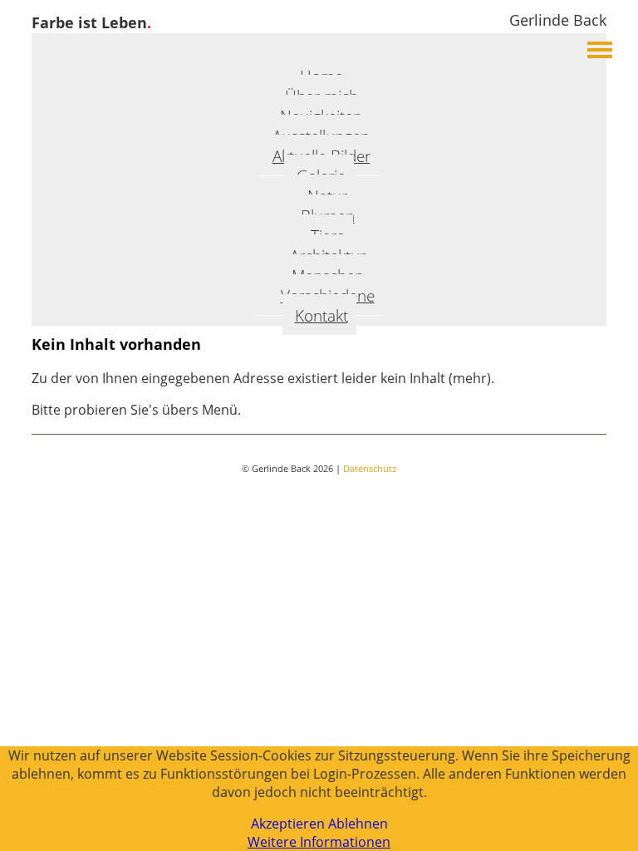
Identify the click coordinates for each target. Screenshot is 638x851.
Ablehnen (358, 823)
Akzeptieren (288, 823)
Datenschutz (369, 468)
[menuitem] (319, 315)
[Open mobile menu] (599, 50)
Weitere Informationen (319, 842)
